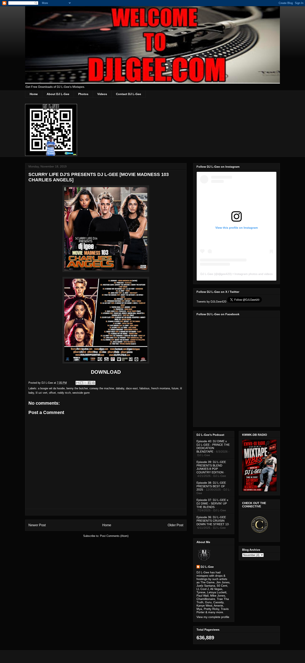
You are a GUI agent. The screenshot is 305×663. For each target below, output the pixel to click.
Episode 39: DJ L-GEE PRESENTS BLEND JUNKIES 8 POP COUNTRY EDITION (211, 467)
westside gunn (81, 392)
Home (34, 94)
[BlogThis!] (81, 383)
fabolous (144, 388)
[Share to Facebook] (89, 383)
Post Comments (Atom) (114, 535)
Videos (102, 94)
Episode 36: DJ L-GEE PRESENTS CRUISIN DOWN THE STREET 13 (212, 520)
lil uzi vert (41, 392)
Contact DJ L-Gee (128, 94)
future (175, 388)
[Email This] (78, 383)
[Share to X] (85, 383)
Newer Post (37, 525)
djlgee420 (224, 274)
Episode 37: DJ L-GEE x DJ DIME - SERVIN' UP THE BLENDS (212, 503)
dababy (120, 388)
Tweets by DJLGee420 (211, 301)
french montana (160, 388)
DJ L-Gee (206, 274)
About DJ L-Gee (58, 94)
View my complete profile (212, 617)
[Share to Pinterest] (93, 383)
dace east (132, 388)
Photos (83, 94)
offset (52, 392)
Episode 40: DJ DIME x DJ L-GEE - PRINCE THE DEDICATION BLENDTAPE (213, 446)
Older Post (175, 525)
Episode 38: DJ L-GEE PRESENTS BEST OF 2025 (211, 486)
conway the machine (101, 388)
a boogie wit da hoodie (51, 388)
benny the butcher (77, 388)
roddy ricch (64, 392)
